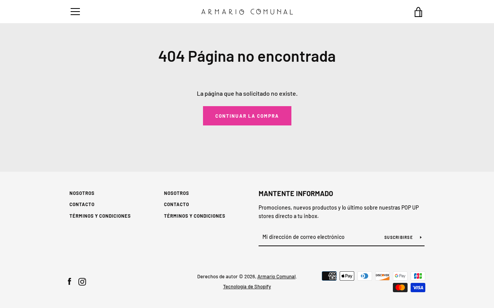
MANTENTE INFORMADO (296, 193)
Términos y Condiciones (100, 215)
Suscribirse (399, 237)
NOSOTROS (82, 193)
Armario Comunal (276, 276)
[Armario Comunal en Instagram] (82, 280)
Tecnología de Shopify (247, 286)
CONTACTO (82, 204)
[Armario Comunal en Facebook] (69, 280)
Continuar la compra (247, 115)
